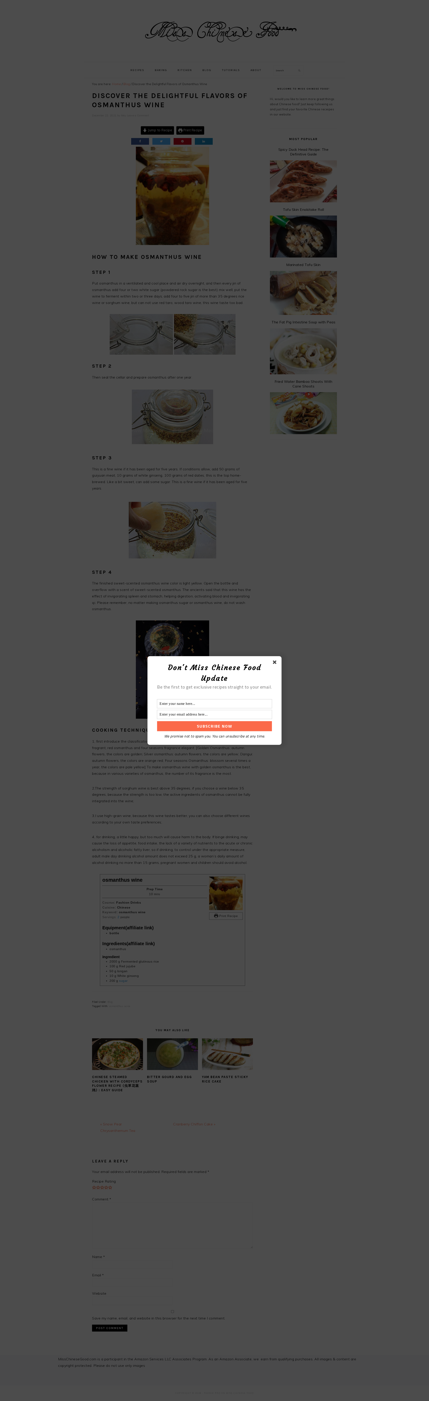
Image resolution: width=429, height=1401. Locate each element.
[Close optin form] (275, 663)
